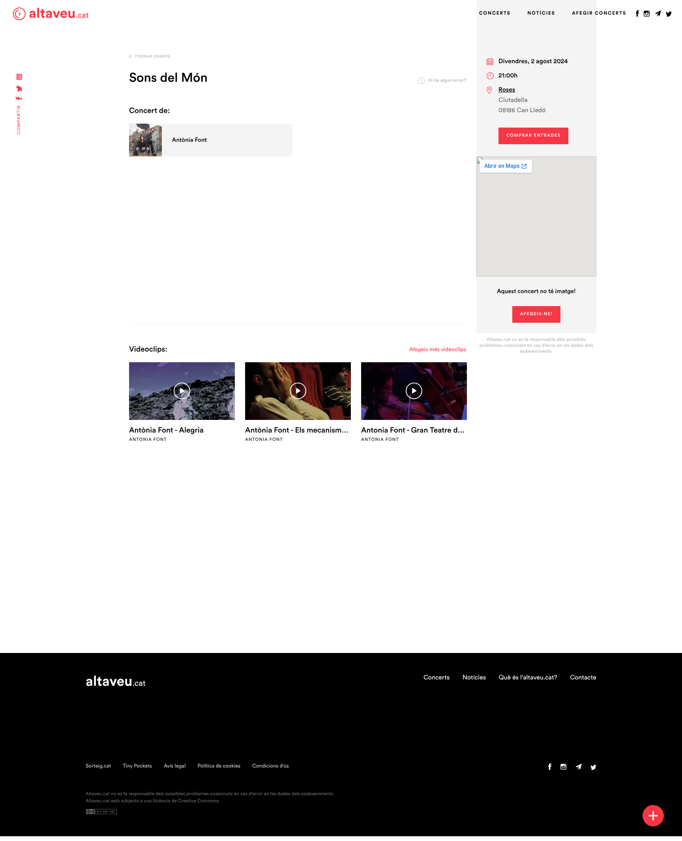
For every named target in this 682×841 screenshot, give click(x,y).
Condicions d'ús (270, 766)
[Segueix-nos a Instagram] (647, 15)
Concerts (495, 13)
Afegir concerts (599, 13)
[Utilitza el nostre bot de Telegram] (658, 15)
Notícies (541, 13)
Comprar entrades (533, 136)
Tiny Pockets (137, 766)
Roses (506, 90)
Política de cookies (218, 766)
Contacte (583, 678)
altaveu (59, 14)
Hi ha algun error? (447, 80)
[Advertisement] (297, 249)
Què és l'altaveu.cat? (528, 678)
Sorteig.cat (98, 766)
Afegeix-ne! (536, 314)
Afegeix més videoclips (437, 349)
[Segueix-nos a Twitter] (669, 15)
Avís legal (175, 766)
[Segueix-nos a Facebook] (637, 15)
